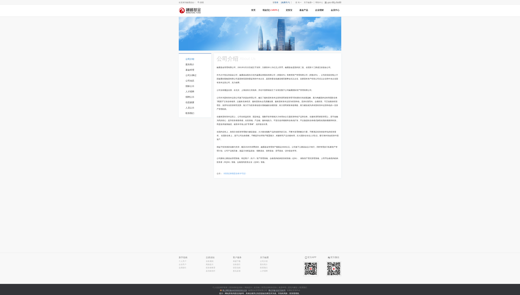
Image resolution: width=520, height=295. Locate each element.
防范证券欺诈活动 (269, 287)
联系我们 (190, 113)
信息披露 (190, 102)
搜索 (202, 2)
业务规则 (209, 261)
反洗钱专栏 (210, 271)
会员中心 (335, 10)
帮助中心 (319, 2)
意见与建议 (293, 287)
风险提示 (209, 264)
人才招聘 (190, 91)
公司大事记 (191, 75)
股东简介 (190, 64)
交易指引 (182, 268)
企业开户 (182, 264)
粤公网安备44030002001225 (234, 290)
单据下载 (236, 261)
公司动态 (190, 81)
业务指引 (236, 264)
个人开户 (182, 261)
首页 (253, 10)
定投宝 (289, 10)
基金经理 (190, 70)
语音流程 (236, 268)
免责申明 (282, 287)
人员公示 (190, 108)
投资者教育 (210, 268)
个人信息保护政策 (219, 287)
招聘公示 (190, 97)
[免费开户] (285, 2)
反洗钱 (257, 287)
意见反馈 (236, 271)
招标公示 (190, 86)
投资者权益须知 (236, 287)
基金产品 (303, 10)
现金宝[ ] (271, 10)
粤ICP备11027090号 (277, 290)
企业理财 (319, 10)
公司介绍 (190, 59)
